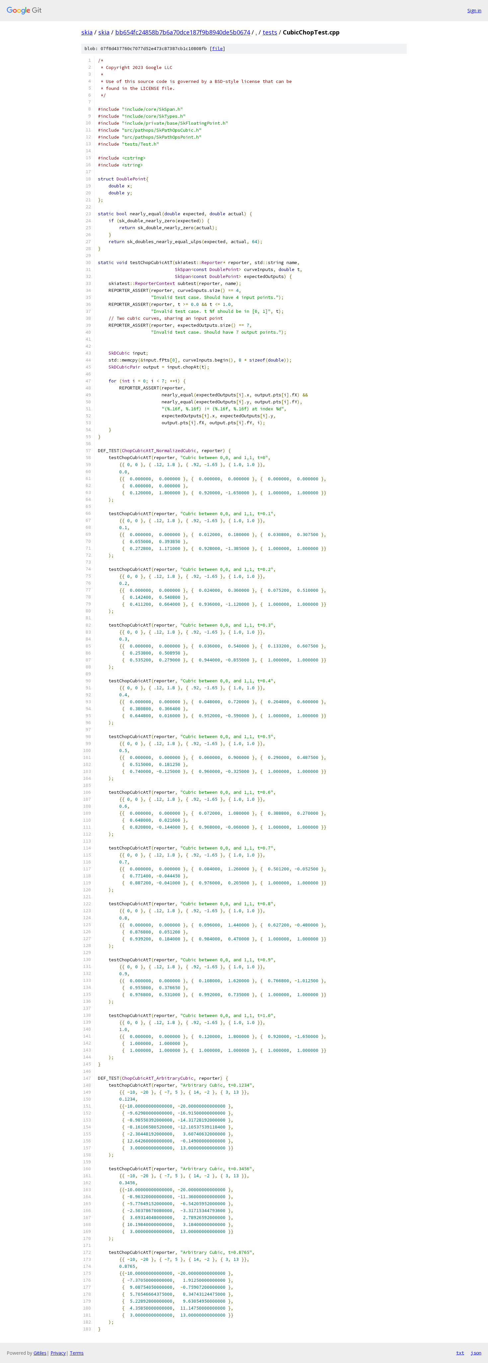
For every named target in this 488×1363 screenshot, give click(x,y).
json (476, 1353)
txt (460, 1353)
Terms (77, 1353)
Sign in (474, 10)
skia (87, 32)
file (217, 48)
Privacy (58, 1353)
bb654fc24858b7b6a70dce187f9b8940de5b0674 (182, 32)
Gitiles (40, 1353)
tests (270, 32)
